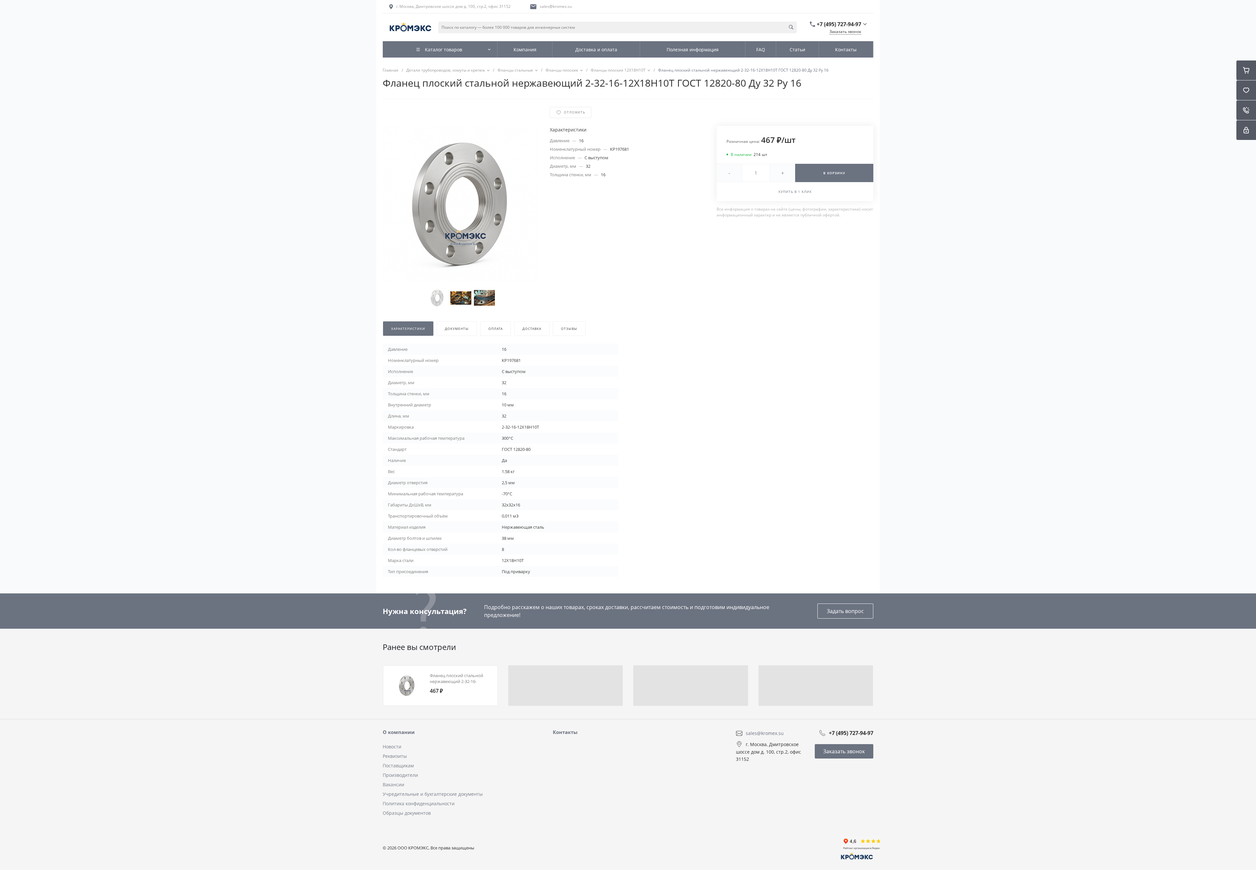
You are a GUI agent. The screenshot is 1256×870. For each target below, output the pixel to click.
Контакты (565, 732)
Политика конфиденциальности (419, 803)
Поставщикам (398, 765)
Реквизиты (395, 756)
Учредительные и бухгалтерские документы (433, 794)
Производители (400, 775)
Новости (392, 746)
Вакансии (393, 784)
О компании (399, 732)
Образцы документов (407, 813)
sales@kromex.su (556, 6)
